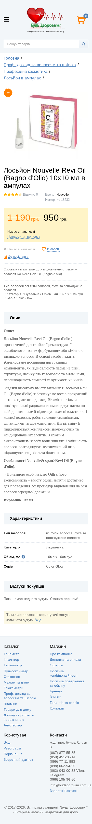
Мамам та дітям (16, 682)
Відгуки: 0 (30, 194)
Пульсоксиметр (16, 671)
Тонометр (11, 654)
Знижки (55, 697)
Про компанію (61, 654)
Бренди (56, 691)
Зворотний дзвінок (18, 759)
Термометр (13, 665)
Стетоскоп (12, 677)
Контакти (57, 708)
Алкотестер (13, 725)
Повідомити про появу (23, 236)
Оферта (56, 665)
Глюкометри (13, 688)
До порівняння (18, 256)
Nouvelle (62, 194)
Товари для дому (17, 709)
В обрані (53, 249)
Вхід (38, 620)
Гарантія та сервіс (64, 703)
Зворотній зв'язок (63, 791)
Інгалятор (11, 659)
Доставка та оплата (65, 659)
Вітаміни (10, 704)
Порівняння (13, 754)
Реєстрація (12, 748)
